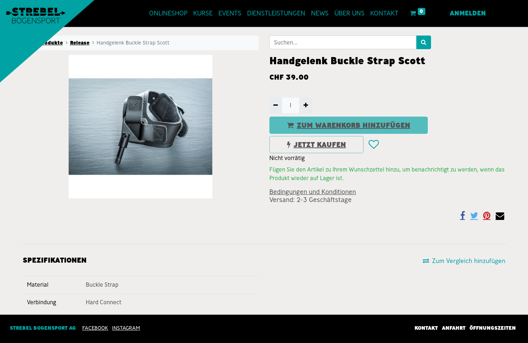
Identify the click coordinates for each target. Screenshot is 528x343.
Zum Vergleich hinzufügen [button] (468, 260)
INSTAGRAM (126, 328)
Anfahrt (454, 328)
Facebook (95, 328)
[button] (373, 144)
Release (79, 42)
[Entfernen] (275, 105)
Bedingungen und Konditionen (312, 192)
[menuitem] (168, 13)
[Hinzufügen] (305, 105)
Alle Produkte (45, 42)
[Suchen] (423, 42)
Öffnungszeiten (492, 328)
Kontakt (426, 328)
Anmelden (468, 13)
